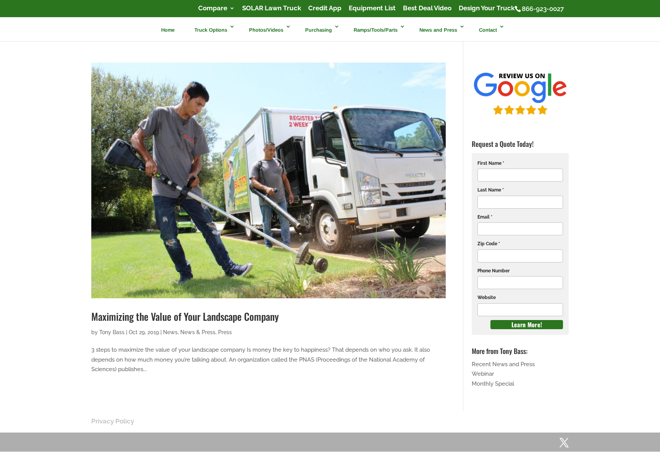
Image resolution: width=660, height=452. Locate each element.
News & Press (197, 332)
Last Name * (490, 190)
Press (225, 332)
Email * (484, 217)
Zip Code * (488, 243)
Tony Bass (112, 332)
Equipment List (372, 8)
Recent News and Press (503, 364)
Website (486, 297)
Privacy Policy (112, 421)
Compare (212, 8)
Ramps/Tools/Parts (376, 29)
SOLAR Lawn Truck (271, 8)
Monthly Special (493, 383)
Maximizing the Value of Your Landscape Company (185, 316)
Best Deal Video (427, 8)
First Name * (490, 163)
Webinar (483, 373)
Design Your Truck (486, 8)
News (170, 332)
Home (168, 29)
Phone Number (493, 270)
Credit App (324, 8)
